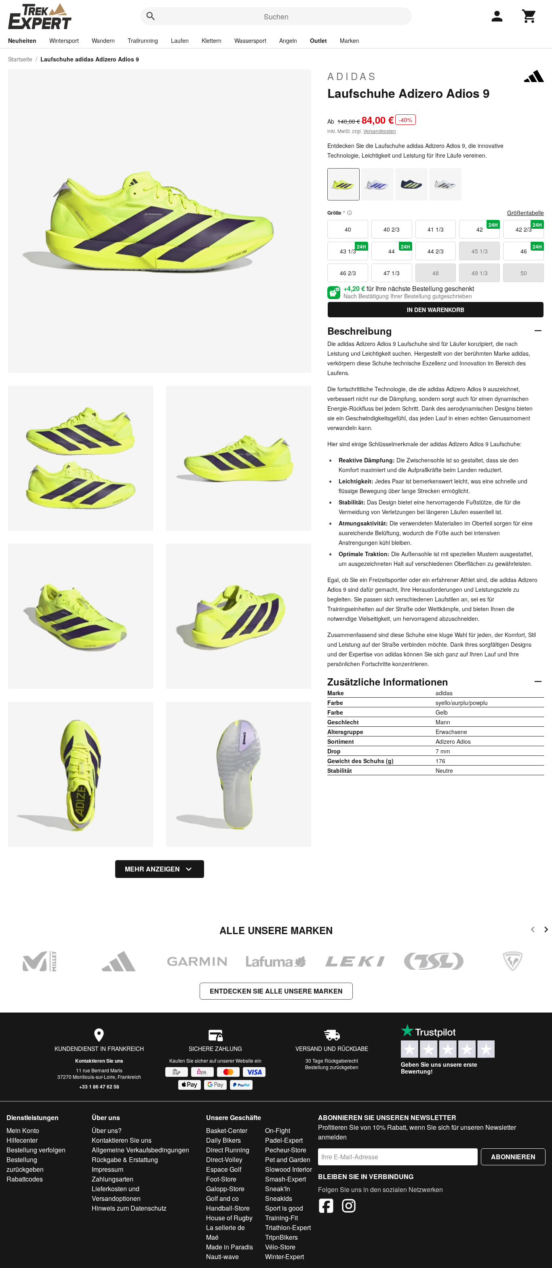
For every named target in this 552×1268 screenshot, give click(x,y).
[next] (546, 931)
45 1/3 (480, 251)
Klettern (211, 40)
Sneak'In (277, 1188)
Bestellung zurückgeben (331, 1066)
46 (531, 249)
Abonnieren (513, 1156)
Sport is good (284, 1208)
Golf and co (222, 1198)
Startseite (20, 59)
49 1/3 (480, 273)
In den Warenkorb (435, 310)
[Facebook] (326, 1207)
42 (487, 227)
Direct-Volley (224, 1159)
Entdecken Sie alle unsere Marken (276, 991)
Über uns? (107, 1130)
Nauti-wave (222, 1256)
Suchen (276, 16)
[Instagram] (349, 1207)
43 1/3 (353, 249)
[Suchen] (150, 16)
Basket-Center (226, 1130)
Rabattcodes (24, 1179)
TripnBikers (281, 1237)
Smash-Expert (285, 1179)
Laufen (180, 40)
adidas (352, 76)
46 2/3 (348, 273)
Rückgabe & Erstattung (125, 1159)
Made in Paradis (229, 1246)
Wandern (103, 40)
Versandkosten (379, 130)
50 (523, 273)
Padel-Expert (284, 1140)
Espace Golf (223, 1169)
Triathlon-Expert (288, 1227)
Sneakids (278, 1198)
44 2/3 (436, 251)
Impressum (107, 1169)
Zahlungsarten (112, 1179)
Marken (349, 40)
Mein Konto (22, 1130)
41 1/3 (436, 229)
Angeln (288, 40)
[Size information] (349, 212)
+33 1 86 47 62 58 (99, 1086)
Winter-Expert (284, 1256)
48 (435, 273)
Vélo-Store (280, 1246)
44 (399, 249)
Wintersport (64, 40)
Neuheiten (22, 40)
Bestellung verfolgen (35, 1149)
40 (348, 229)
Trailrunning (143, 40)
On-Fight (277, 1130)
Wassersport (250, 40)
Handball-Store (228, 1208)
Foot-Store (221, 1179)
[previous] (533, 931)
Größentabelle (525, 213)
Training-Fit (281, 1217)
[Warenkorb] (529, 16)
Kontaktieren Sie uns (99, 1060)
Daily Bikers (223, 1140)
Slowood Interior (288, 1169)
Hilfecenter (22, 1140)
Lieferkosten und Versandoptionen (116, 1193)
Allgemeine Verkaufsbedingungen (140, 1149)
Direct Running (227, 1149)
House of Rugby (229, 1217)
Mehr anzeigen (152, 868)
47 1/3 (391, 273)
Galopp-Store (225, 1188)
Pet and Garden (287, 1159)
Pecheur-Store (285, 1149)
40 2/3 (391, 229)
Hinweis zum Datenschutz (129, 1208)
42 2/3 (529, 227)
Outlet (318, 40)
